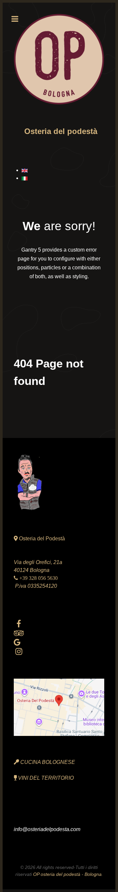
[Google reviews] (17, 642)
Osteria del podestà (60, 131)
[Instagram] (19, 651)
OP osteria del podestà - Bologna (67, 874)
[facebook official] (19, 623)
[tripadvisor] (19, 633)
